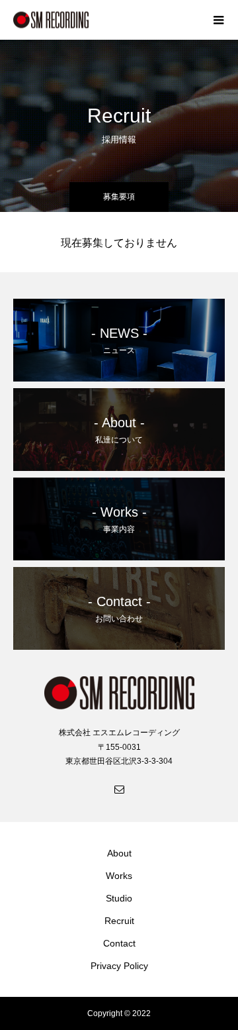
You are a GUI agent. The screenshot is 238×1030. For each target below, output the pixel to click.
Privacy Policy (119, 965)
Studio (119, 898)
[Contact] (119, 789)
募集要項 (119, 196)
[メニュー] (218, 20)
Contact (119, 943)
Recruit (119, 920)
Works (119, 875)
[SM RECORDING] (105, 20)
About (119, 853)
